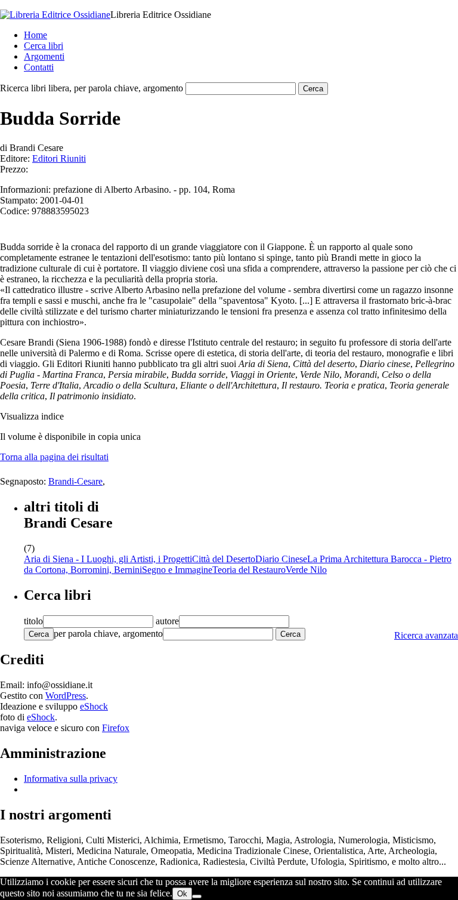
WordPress (65, 696)
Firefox (115, 728)
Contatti (39, 67)
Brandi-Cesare (75, 481)
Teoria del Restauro (249, 570)
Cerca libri (43, 46)
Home (35, 35)
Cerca (39, 634)
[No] (197, 896)
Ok (182, 893)
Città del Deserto (223, 559)
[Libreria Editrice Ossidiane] (55, 15)
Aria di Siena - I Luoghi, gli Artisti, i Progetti (108, 559)
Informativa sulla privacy (70, 778)
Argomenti (44, 56)
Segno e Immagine (177, 570)
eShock (94, 706)
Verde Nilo (306, 570)
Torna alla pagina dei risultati (54, 457)
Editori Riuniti (59, 158)
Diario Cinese (281, 559)
